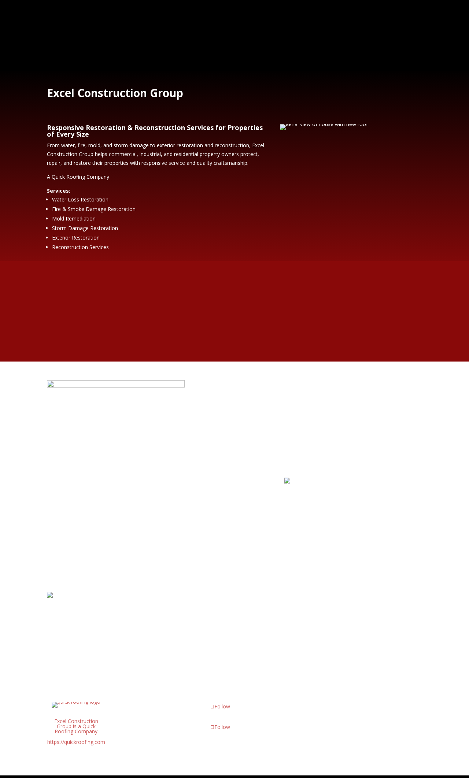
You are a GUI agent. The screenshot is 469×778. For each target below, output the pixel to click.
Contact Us (341, 33)
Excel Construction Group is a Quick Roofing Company (76, 726)
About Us (176, 33)
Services (208, 33)
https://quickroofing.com (76, 741)
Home (148, 33)
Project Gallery (298, 33)
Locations (249, 33)
